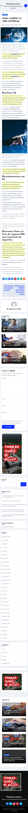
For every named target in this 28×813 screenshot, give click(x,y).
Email (3, 405)
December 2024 (6, 569)
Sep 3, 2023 (17, 329)
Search (4, 479)
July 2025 (4, 544)
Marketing (4, 660)
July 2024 (4, 587)
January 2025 (5, 565)
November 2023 (6, 616)
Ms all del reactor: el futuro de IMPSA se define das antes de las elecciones (13, 744)
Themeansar (14, 811)
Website (4, 412)
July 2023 (4, 630)
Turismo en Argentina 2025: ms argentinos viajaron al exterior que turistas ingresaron (14, 759)
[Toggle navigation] (1, 5)
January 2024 (5, 609)
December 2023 (6, 612)
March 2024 (5, 602)
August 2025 (5, 540)
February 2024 (5, 605)
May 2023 (4, 638)
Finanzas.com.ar (13, 4)
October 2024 (5, 576)
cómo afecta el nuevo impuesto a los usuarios (8, 288)
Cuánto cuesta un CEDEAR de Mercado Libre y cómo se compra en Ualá (19, 290)
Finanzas (5, 14)
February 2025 (5, 562)
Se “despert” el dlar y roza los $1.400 (11, 501)
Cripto (3, 649)
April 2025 (4, 554)
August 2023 (5, 627)
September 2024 (6, 580)
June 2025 (4, 547)
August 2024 (5, 583)
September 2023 (6, 623)
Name (4, 398)
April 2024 (4, 598)
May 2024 (4, 594)
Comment (5, 378)
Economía (4, 652)
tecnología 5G (14, 76)
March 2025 (5, 558)
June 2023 (4, 634)
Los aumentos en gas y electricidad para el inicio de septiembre (12, 712)
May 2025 (4, 551)
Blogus (21, 809)
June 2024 (4, 591)
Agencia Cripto (9, 25)
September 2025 (6, 536)
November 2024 (6, 573)
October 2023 (5, 620)
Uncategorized (6, 663)
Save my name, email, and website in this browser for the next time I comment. (12, 422)
